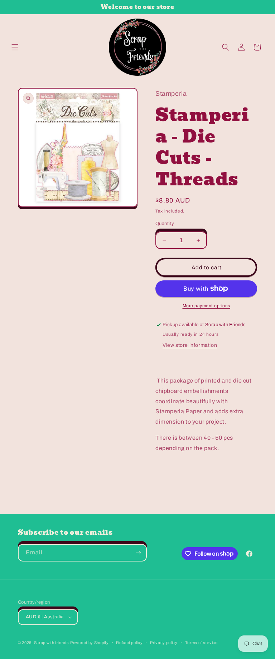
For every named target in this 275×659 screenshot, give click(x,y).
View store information (190, 345)
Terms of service (201, 642)
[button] (15, 47)
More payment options (206, 305)
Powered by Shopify (89, 642)
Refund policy (129, 642)
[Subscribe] (138, 552)
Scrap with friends (51, 642)
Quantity (164, 223)
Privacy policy (164, 642)
